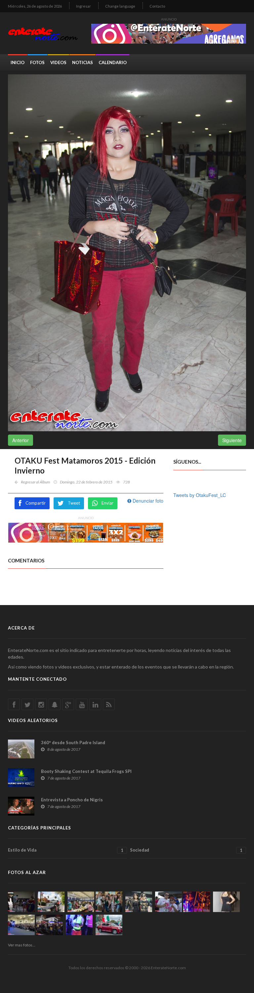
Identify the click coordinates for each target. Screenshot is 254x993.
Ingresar (83, 6)
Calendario (113, 62)
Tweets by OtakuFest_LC (199, 495)
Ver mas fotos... (21, 944)
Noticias (82, 62)
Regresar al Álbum (35, 481)
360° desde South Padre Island (73, 742)
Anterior (20, 440)
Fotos (37, 62)
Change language (120, 6)
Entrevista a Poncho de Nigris (72, 799)
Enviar (107, 503)
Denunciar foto (147, 500)
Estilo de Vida (65, 850)
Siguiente (232, 440)
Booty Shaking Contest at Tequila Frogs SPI (86, 771)
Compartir (35, 503)
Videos (58, 62)
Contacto (157, 6)
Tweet (74, 503)
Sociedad (186, 850)
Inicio (17, 62)
